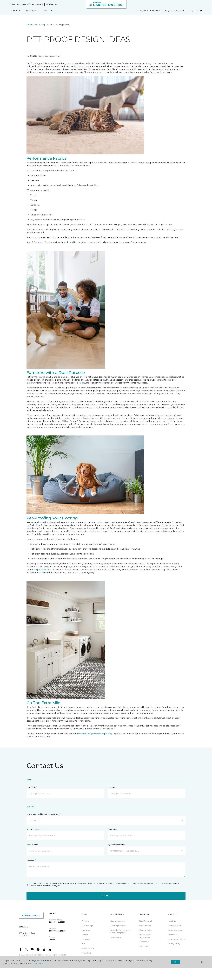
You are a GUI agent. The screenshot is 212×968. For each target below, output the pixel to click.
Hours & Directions (150, 11)
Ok (175, 962)
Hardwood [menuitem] (86, 930)
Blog (43, 25)
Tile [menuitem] (83, 944)
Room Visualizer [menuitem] (117, 921)
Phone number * (33, 829)
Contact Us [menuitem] (172, 935)
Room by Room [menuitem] (174, 926)
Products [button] (16, 11)
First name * (31, 787)
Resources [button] (32, 11)
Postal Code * (32, 845)
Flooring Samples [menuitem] (118, 926)
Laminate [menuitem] (86, 939)
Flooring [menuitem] (85, 921)
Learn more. (38, 963)
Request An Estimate (176, 11)
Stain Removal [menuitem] (145, 921)
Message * (30, 860)
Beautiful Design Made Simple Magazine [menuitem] (120, 931)
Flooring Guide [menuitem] (145, 930)
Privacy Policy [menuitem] (174, 944)
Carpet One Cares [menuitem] (175, 930)
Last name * (112, 787)
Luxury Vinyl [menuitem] (87, 926)
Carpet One (31, 25)
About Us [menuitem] (172, 921)
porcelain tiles (44, 569)
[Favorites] (196, 11)
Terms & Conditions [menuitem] (176, 939)
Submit (106, 896)
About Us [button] (47, 11)
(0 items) (201, 11)
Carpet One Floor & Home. (37, 955)
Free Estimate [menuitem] (88, 948)
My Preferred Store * (116, 845)
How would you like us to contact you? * (43, 814)
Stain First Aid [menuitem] (145, 926)
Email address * (114, 829)
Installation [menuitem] (144, 946)
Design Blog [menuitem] (115, 937)
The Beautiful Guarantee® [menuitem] (145, 936)
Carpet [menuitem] (85, 935)
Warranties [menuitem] (144, 942)
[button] (192, 11)
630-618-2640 (52, 4)
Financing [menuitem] (86, 953)
